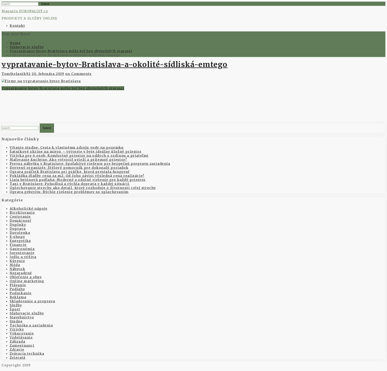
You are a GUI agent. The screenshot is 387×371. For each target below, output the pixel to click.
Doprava (18, 229)
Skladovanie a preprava (32, 301)
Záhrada (17, 341)
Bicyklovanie (22, 212)
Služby (16, 305)
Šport (15, 309)
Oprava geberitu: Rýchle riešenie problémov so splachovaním (69, 192)
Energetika (20, 241)
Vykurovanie (22, 333)
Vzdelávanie (21, 337)
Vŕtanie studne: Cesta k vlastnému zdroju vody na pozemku (67, 147)
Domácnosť (20, 221)
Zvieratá (17, 357)
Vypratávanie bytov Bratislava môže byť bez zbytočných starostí (63, 88)
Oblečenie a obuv (26, 277)
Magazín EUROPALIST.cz (25, 11)
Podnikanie (21, 293)
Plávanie (18, 285)
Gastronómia (22, 249)
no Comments (78, 74)
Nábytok (17, 269)
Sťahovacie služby (27, 313)
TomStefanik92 (16, 74)
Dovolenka (20, 233)
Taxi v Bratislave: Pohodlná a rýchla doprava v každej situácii (69, 184)
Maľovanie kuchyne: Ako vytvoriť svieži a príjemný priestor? (68, 160)
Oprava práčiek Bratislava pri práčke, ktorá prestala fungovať (70, 172)
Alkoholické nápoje (29, 208)
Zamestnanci (22, 345)
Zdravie (17, 349)
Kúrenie (17, 261)
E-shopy (17, 237)
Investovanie (22, 253)
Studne (16, 321)
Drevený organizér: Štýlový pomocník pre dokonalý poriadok (69, 168)
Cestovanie (20, 217)
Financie (18, 245)
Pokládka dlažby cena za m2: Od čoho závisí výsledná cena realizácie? (77, 176)
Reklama (18, 297)
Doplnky (18, 225)
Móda (15, 265)
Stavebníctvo (22, 317)
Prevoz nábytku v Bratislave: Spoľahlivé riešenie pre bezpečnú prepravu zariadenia (90, 164)
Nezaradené (21, 273)
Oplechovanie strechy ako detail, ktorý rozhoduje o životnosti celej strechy (83, 188)
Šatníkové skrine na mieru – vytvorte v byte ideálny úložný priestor (75, 151)
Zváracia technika (27, 353)
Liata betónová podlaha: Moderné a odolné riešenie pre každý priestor (78, 180)
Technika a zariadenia (31, 325)
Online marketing (27, 281)
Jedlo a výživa (23, 257)
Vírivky (17, 329)
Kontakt (17, 26)
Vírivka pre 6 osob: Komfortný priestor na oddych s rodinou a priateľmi (79, 155)
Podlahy (17, 289)
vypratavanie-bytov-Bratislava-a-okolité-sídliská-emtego (115, 64)
